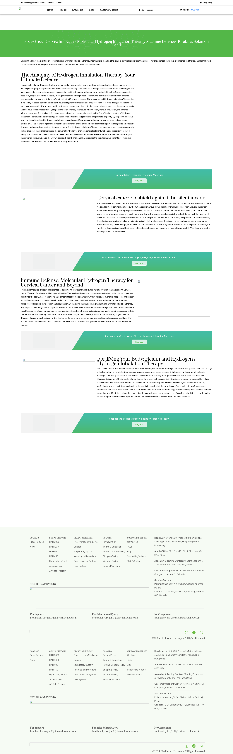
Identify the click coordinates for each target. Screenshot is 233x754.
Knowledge (77, 10)
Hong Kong (207, 3)
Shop (91, 10)
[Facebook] (194, 632)
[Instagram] (186, 632)
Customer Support (109, 10)
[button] (62, 10)
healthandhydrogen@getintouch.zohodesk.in (53, 617)
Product (62, 10)
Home (50, 10)
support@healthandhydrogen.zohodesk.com (42, 3)
